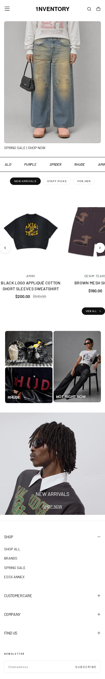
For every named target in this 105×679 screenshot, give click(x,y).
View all (91, 311)
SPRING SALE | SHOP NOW (24, 148)
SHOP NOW (52, 506)
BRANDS (10, 558)
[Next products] (100, 248)
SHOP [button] (8, 536)
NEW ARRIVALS (25, 181)
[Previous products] (5, 248)
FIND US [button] (10, 632)
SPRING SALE (14, 567)
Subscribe (86, 667)
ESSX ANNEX (14, 577)
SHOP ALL (12, 549)
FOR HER (84, 181)
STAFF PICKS (57, 181)
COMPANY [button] (12, 614)
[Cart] (98, 9)
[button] (7, 9)
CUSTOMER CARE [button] (18, 595)
